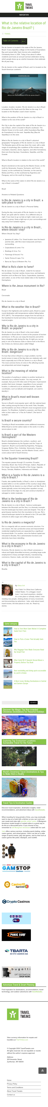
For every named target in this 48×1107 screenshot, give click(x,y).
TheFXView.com (22, 1040)
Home (9, 1080)
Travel (7, 34)
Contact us (11, 1095)
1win (3, 831)
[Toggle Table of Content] (22, 41)
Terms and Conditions (15, 1087)
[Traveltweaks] (24, 10)
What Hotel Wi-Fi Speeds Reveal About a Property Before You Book (29, 661)
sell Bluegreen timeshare (21, 827)
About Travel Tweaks (14, 1091)
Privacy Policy (12, 1084)
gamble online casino (28, 821)
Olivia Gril (21, 585)
